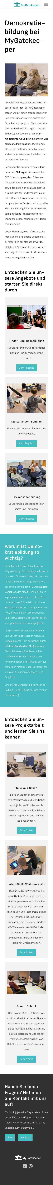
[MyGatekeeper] (26, 4)
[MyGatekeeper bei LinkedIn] (25, 1166)
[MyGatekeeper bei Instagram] (31, 1166)
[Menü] (48, 4)
